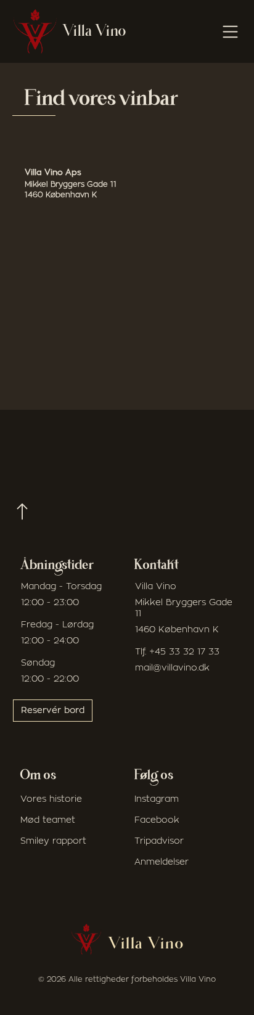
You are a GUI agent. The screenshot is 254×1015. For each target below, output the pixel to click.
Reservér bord (52, 710)
